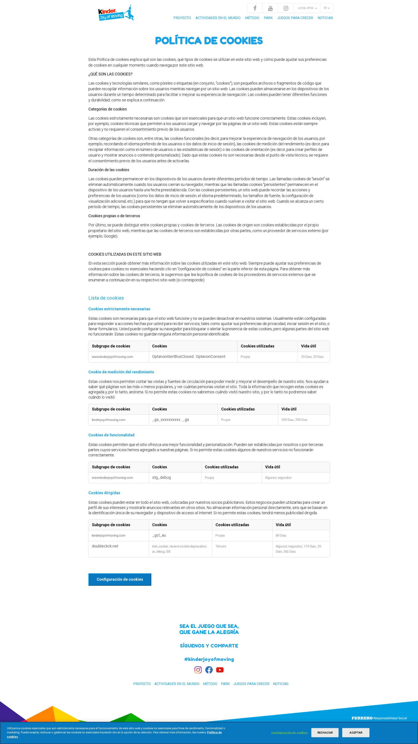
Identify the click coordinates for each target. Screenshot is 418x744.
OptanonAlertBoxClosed (173, 356)
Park (268, 18)
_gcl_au (159, 535)
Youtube (270, 8)
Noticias (325, 18)
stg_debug (161, 477)
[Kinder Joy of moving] (116, 15)
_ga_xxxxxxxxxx (166, 419)
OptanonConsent (210, 356)
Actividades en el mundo (218, 18)
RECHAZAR (325, 732)
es (325, 7)
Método (252, 18)
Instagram (285, 8)
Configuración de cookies (120, 579)
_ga (186, 419)
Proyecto (182, 18)
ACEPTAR (355, 732)
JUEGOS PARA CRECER (295, 18)
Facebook (255, 8)
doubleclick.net (105, 546)
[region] (209, 733)
